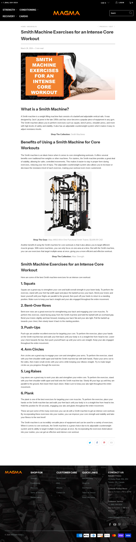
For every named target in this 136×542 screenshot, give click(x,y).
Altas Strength (78, 256)
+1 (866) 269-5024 (115, 505)
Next (111, 26)
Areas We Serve (88, 497)
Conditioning (28, 9)
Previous (103, 26)
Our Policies (87, 488)
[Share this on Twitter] (90, 443)
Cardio (23, 16)
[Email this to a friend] (111, 443)
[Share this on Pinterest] (104, 443)
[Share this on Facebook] (97, 443)
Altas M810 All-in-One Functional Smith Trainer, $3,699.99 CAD (75, 240)
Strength (9, 9)
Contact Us (60, 493)
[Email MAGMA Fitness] (124, 524)
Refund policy (36, 497)
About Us (85, 483)
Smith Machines (78, 134)
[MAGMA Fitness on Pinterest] (120, 524)
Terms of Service (37, 493)
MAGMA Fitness (17, 535)
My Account (61, 478)
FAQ (58, 483)
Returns (59, 488)
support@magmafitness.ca (118, 517)
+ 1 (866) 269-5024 (9, 3)
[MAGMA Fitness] (66, 13)
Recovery (9, 16)
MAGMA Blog (87, 478)
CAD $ (103, 3)
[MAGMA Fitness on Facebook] (110, 524)
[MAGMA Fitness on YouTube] (115, 524)
